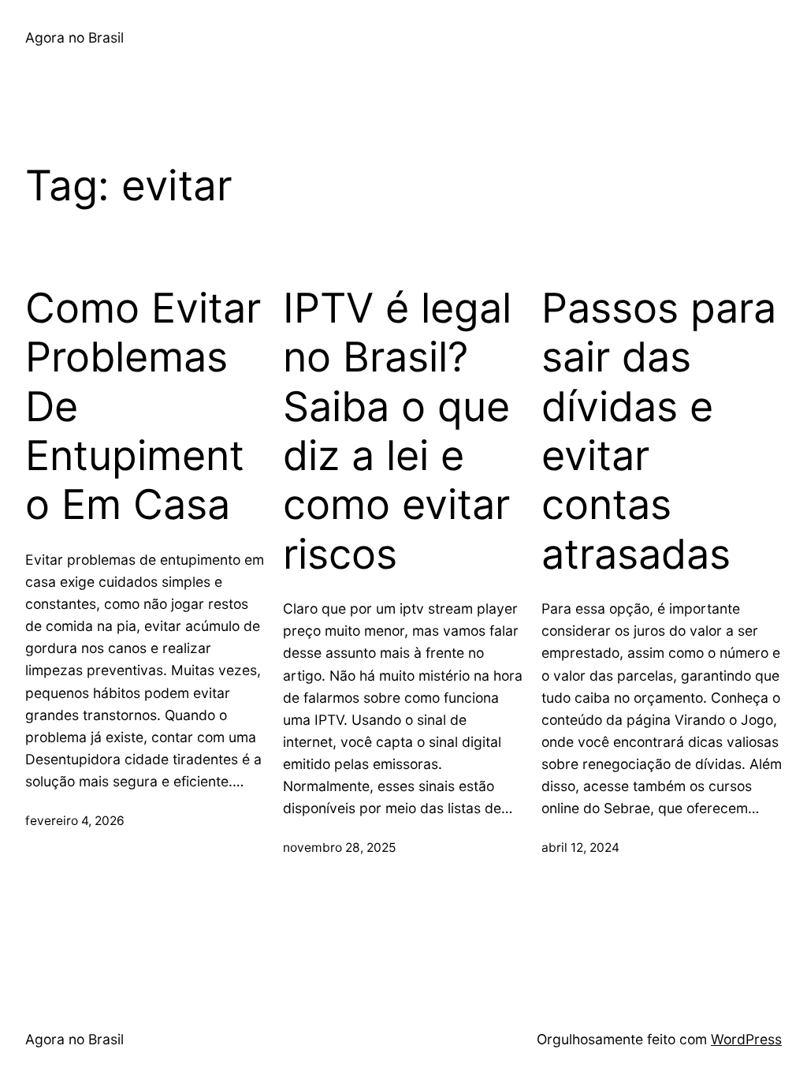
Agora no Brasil (74, 37)
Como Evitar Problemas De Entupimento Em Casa (143, 407)
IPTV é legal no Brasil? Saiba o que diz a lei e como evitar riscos (397, 431)
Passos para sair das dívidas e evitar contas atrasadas (658, 431)
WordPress (746, 1039)
